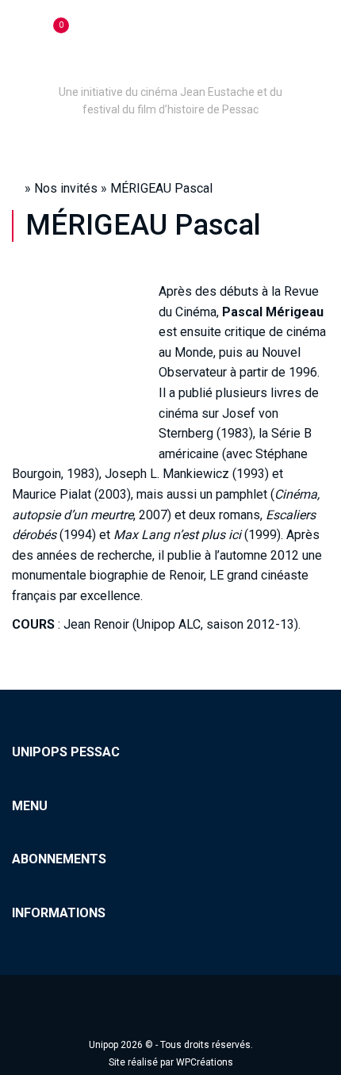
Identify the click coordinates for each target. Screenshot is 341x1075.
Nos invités (66, 188)
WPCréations (204, 1062)
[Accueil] (170, 70)
